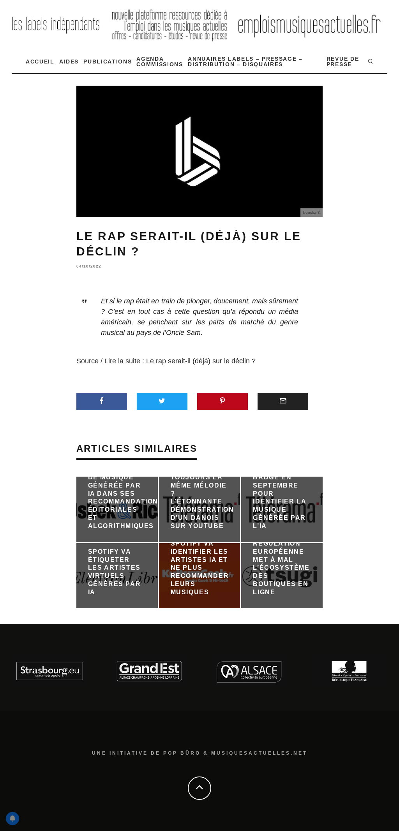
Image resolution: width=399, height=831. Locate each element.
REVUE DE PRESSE (343, 61)
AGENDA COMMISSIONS (159, 61)
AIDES (69, 61)
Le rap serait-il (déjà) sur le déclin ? (201, 361)
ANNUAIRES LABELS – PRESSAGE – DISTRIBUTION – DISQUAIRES (245, 61)
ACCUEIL (40, 61)
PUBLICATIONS (107, 61)
